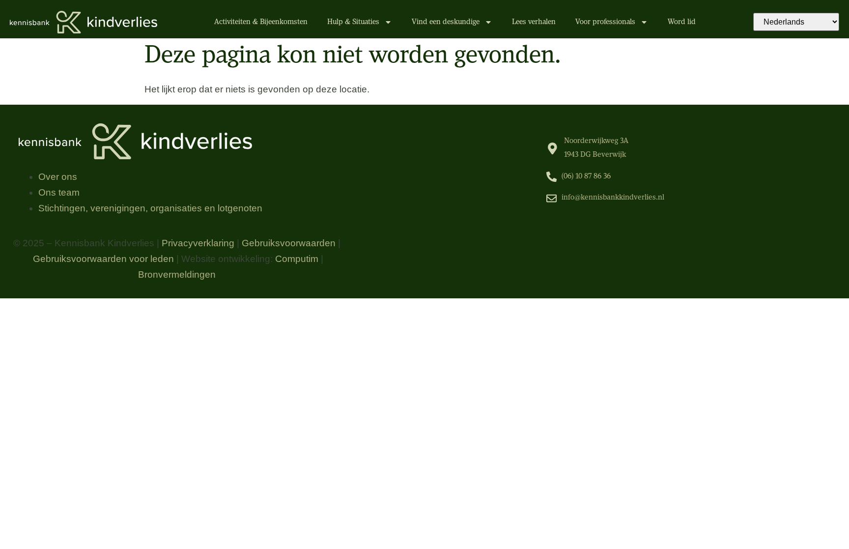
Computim (296, 259)
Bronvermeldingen (177, 274)
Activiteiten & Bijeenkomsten (261, 22)
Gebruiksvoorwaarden (289, 243)
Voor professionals (605, 22)
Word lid (682, 22)
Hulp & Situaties (353, 22)
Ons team (59, 192)
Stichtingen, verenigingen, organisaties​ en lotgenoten (150, 208)
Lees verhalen (534, 22)
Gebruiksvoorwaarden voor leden (103, 259)
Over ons (57, 177)
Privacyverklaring (198, 243)
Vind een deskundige (446, 22)
